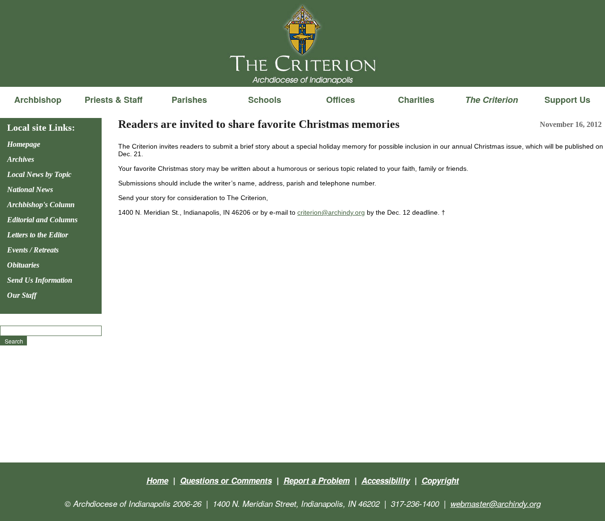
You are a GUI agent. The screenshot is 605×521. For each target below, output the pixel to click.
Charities (416, 99)
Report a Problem (317, 480)
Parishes (189, 99)
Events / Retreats (33, 250)
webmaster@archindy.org (495, 503)
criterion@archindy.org (331, 212)
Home (157, 480)
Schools (264, 99)
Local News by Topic (39, 174)
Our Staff (21, 295)
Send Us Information (39, 280)
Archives (20, 159)
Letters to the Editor (37, 235)
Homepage (23, 144)
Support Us (567, 99)
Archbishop (37, 99)
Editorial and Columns (42, 220)
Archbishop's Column (41, 205)
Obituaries (23, 265)
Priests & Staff (113, 99)
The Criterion (302, 71)
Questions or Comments (226, 480)
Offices (340, 99)
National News (30, 189)
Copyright (440, 480)
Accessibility (386, 480)
